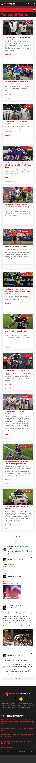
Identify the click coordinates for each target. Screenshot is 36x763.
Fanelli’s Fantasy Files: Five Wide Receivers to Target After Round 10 (17, 463)
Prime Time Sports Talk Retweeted (14, 557)
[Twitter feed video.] (12, 592)
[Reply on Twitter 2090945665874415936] (4, 601)
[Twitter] (28, 3)
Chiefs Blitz (10, 559)
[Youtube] (34, 3)
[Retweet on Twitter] (5, 557)
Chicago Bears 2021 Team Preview (17, 370)
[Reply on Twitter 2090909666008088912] (4, 648)
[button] (34, 10)
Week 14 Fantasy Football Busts (16, 246)
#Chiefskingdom (8, 566)
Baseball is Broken (7, 748)
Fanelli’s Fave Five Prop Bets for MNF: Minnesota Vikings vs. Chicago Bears (18, 165)
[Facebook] (31, 3)
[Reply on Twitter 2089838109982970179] (4, 674)
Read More (8, 54)
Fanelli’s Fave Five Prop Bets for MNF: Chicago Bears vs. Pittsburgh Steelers (17, 291)
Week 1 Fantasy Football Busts (15, 331)
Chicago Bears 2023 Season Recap (17, 37)
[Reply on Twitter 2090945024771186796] (4, 569)
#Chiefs (15, 566)
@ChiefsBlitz (20, 559)
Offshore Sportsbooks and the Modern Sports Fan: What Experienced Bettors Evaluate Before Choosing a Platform (17, 721)
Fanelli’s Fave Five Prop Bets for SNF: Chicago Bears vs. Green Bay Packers (17, 207)
